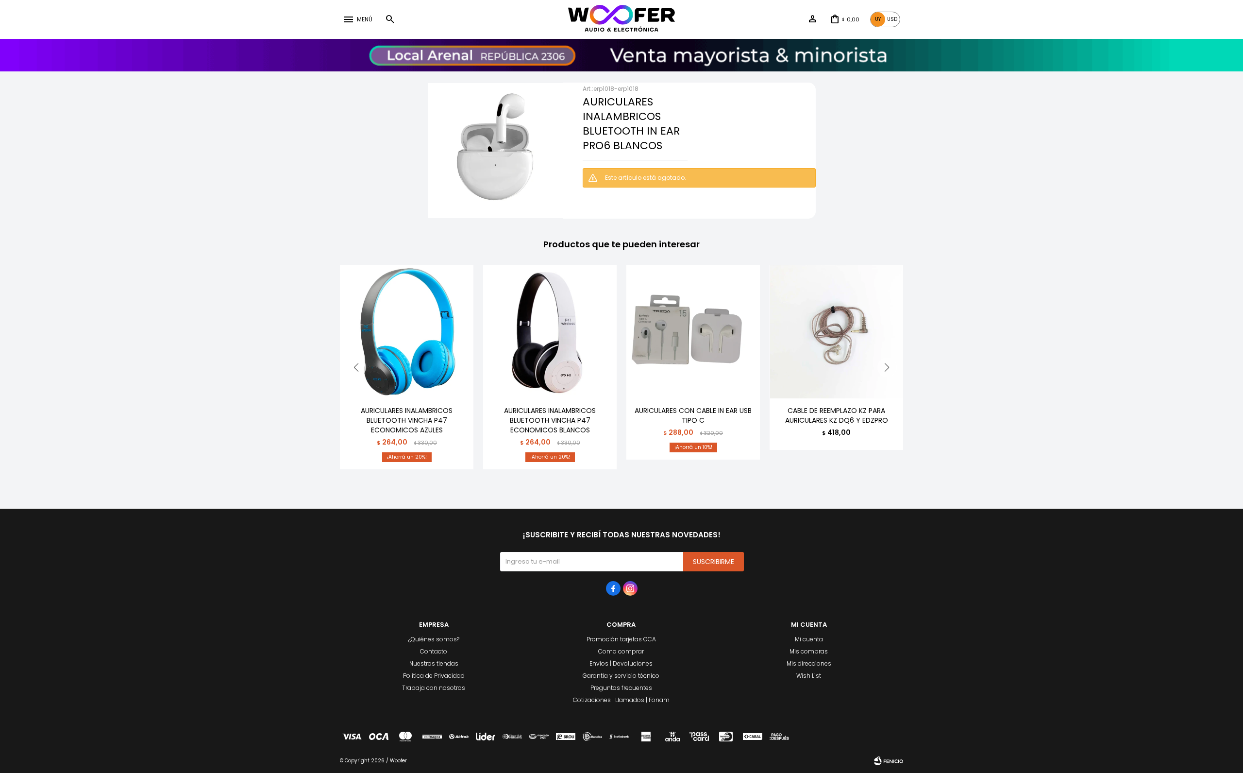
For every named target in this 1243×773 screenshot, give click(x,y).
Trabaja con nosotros (433, 688)
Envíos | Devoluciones (621, 663)
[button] (390, 19)
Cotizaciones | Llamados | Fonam (621, 700)
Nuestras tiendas (433, 663)
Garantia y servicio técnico (621, 675)
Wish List (808, 675)
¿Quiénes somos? (433, 639)
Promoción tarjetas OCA (621, 639)
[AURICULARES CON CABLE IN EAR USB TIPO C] (693, 331)
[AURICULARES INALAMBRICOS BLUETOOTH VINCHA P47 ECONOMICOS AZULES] (406, 331)
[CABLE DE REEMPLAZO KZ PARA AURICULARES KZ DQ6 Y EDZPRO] (836, 331)
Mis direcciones (809, 663)
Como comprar (621, 651)
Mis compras (808, 651)
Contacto (433, 651)
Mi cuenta (809, 639)
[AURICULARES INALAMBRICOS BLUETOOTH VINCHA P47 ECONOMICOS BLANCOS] (550, 331)
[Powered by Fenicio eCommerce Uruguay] (888, 761)
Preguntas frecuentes (621, 688)
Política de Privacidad (434, 675)
